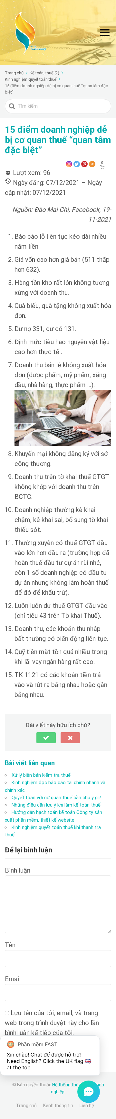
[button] (46, 737)
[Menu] (105, 32)
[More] (92, 164)
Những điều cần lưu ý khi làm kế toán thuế (56, 805)
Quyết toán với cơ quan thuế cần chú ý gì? (56, 797)
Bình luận (17, 870)
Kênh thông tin (58, 1105)
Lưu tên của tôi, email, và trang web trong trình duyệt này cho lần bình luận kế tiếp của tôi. (52, 1023)
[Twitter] (76, 164)
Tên (10, 945)
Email (13, 979)
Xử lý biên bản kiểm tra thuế (41, 775)
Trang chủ (26, 1105)
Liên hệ (87, 1105)
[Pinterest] (84, 164)
